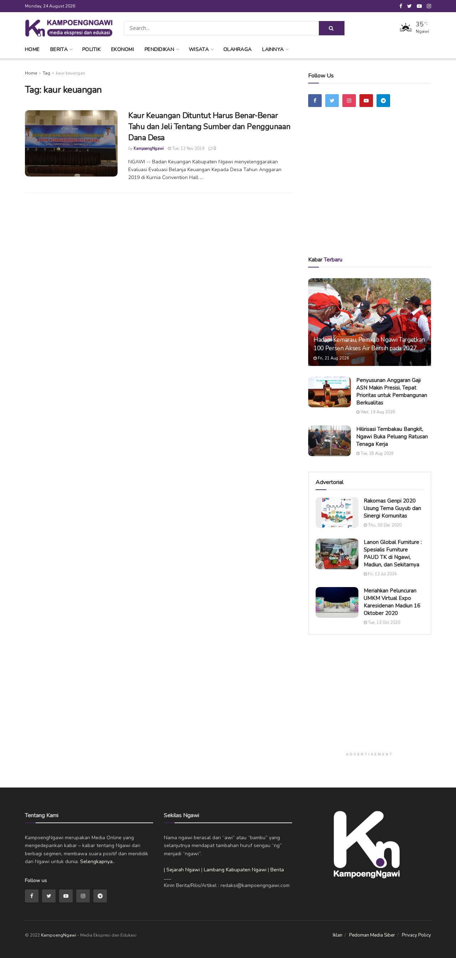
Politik (91, 49)
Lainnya (273, 49)
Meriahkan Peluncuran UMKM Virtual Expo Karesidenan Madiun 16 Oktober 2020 (392, 602)
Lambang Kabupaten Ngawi (235, 869)
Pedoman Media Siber (372, 935)
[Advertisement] (370, 191)
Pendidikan (159, 49)
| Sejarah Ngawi (182, 869)
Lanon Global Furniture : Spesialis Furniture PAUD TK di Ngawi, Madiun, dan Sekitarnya (393, 553)
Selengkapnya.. (97, 861)
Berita (59, 49)
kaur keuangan (70, 73)
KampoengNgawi (149, 148)
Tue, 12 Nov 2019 (187, 148)
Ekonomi (122, 49)
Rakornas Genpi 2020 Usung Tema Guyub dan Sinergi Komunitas (392, 508)
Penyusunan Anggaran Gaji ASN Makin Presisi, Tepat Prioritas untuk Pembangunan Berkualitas (391, 391)
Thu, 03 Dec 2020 (384, 525)
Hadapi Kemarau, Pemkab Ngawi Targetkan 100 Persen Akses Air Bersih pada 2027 (369, 344)
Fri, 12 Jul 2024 (382, 574)
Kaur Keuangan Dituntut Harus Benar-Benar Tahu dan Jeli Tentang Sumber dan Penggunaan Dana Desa (209, 126)
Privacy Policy (416, 935)
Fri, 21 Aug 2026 (333, 358)
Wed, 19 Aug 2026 (377, 412)
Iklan (337, 935)
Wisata (199, 49)
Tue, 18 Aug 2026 (376, 453)
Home (32, 49)
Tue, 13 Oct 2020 (383, 622)
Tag (46, 73)
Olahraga (237, 49)
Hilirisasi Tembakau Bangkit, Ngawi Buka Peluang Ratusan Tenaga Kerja (392, 437)
